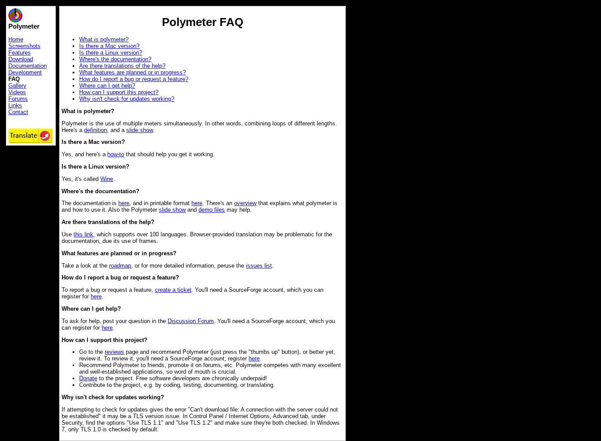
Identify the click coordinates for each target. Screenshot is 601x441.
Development (25, 72)
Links (15, 105)
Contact (18, 112)
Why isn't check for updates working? (126, 99)
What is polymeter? (103, 39)
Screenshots (24, 46)
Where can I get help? (107, 85)
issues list (259, 265)
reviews (114, 352)
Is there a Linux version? (110, 52)
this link (83, 234)
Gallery (17, 85)
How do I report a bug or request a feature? (133, 79)
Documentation (27, 65)
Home (15, 39)
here (123, 203)
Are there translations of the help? (122, 65)
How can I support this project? (118, 92)
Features (19, 52)
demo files (211, 209)
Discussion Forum (191, 321)
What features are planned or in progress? (132, 72)
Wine (106, 179)
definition (95, 130)
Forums (18, 99)
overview (245, 203)
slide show (139, 130)
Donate (88, 378)
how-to (115, 154)
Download (20, 59)
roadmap (120, 265)
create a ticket (173, 290)
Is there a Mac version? (109, 46)
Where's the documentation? (115, 59)
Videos (17, 92)
